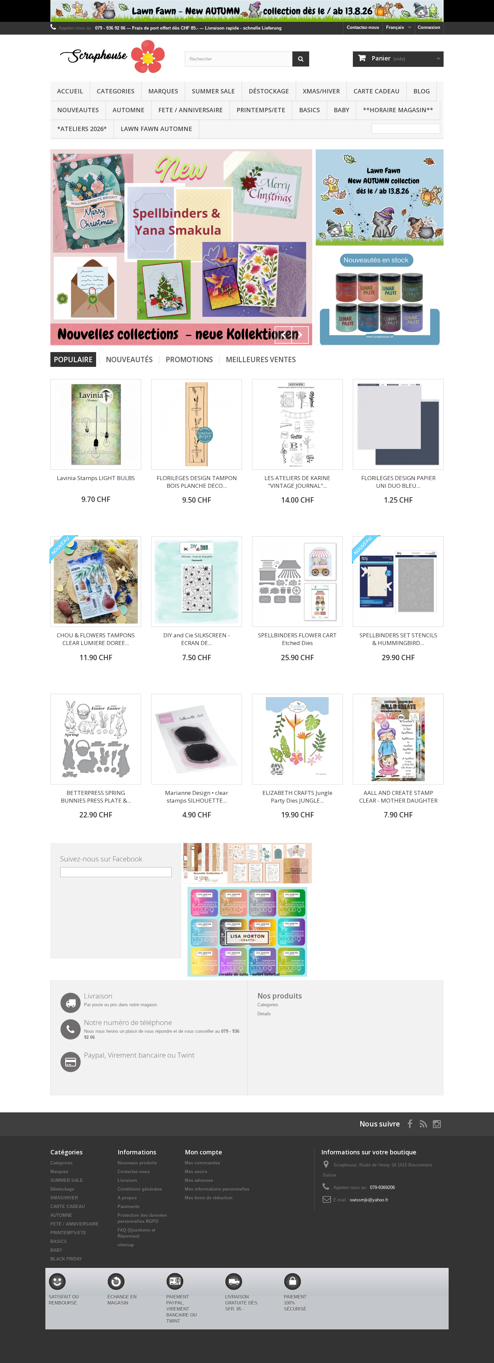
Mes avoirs (196, 1171)
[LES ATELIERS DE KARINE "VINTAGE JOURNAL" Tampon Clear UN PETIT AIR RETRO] (297, 424)
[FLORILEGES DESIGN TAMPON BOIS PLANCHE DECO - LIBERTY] (197, 424)
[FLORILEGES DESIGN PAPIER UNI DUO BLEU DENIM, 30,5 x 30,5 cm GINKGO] (398, 424)
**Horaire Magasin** (398, 110)
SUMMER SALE (213, 91)
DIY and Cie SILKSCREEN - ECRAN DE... (196, 639)
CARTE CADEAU (377, 91)
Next (300, 335)
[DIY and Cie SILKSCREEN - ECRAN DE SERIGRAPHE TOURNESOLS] (197, 582)
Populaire (73, 359)
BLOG (421, 91)
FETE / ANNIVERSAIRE (190, 110)
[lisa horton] (247, 931)
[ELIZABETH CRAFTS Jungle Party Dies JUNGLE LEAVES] (297, 739)
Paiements (128, 1206)
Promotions (189, 359)
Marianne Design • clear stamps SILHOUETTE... (196, 796)
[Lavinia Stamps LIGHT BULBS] (96, 424)
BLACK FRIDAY (66, 1259)
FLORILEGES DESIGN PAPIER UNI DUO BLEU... (398, 481)
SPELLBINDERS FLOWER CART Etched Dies (297, 639)
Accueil (70, 91)
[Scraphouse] (112, 56)
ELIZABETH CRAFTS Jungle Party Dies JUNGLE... (297, 796)
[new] (380, 296)
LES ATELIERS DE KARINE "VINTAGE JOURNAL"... (297, 481)
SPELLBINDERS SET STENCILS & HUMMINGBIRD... (398, 639)
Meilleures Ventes (261, 359)
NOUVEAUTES (78, 110)
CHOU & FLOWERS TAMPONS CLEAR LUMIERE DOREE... (96, 639)
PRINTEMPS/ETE (261, 110)
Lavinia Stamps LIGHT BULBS (96, 478)
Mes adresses (199, 1180)
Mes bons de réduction (209, 1197)
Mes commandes (202, 1162)
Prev (283, 335)
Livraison (127, 1180)
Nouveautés (129, 359)
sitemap (126, 1244)
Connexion (429, 27)
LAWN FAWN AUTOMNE (156, 129)
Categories (115, 91)
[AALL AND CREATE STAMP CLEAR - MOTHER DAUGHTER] (398, 739)
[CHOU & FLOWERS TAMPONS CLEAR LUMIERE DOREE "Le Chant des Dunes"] (96, 582)
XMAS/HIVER (321, 91)
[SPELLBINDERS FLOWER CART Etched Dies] (297, 582)
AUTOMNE (129, 110)
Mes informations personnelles (217, 1189)
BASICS (309, 110)
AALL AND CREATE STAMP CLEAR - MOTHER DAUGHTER (398, 796)
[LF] (247, 11)
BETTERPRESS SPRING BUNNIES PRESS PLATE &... (96, 796)
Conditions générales (140, 1189)
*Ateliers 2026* (82, 129)
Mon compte (203, 1152)
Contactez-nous (363, 27)
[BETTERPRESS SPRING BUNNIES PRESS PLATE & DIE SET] (96, 739)
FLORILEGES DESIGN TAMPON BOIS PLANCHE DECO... (197, 481)
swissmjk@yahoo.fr (369, 1199)
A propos (127, 1197)
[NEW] (380, 197)
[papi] (230, 246)
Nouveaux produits (137, 1162)
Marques (163, 91)
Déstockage (269, 91)
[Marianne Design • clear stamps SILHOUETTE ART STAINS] (197, 739)
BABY (341, 110)
